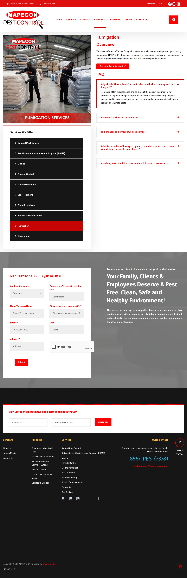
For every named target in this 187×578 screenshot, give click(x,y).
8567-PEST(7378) (149, 458)
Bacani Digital (49, 564)
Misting (21, 163)
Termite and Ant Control (43, 456)
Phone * (14, 323)
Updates (151, 4)
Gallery (128, 19)
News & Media (9, 453)
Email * (53, 323)
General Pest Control (28, 143)
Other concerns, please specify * (65, 306)
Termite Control (26, 174)
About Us (71, 19)
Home (59, 19)
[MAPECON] (23, 19)
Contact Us (8, 458)
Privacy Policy (9, 569)
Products (85, 19)
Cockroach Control (40, 483)
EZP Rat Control (39, 470)
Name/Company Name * (21, 306)
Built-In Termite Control (30, 215)
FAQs (160, 4)
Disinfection (24, 236)
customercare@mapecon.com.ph (150, 466)
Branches (115, 19)
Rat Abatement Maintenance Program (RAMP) (41, 153)
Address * (15, 339)
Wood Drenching (26, 205)
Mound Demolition (27, 184)
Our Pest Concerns (19, 286)
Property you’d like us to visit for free (65, 288)
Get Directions (49, 4)
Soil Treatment (25, 195)
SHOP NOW (142, 19)
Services (98, 19)
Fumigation (23, 226)
